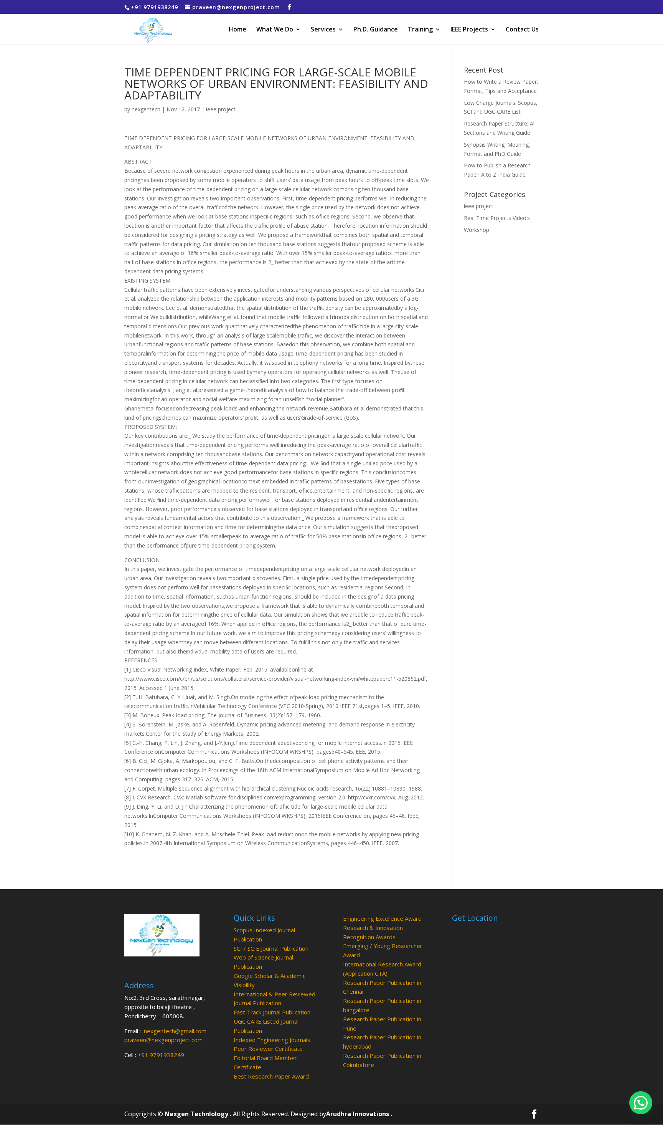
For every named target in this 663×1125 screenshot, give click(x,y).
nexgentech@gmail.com (175, 1031)
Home (237, 29)
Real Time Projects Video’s (497, 218)
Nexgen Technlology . (198, 1114)
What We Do (274, 29)
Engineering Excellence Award (382, 918)
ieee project (221, 109)
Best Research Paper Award (271, 1076)
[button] (640, 1102)
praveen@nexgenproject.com (163, 1040)
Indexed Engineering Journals (272, 1040)
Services (323, 29)
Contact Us (522, 29)
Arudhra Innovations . (359, 1114)
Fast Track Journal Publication (272, 1012)
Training (420, 29)
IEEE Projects (469, 29)
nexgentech (146, 109)
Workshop (476, 229)
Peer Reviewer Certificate (268, 1048)
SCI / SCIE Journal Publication (271, 948)
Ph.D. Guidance (375, 29)
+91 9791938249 (161, 1055)
